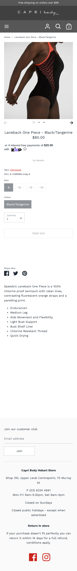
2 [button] (39, 122)
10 (19, 187)
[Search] (58, 24)
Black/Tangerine (18, 204)
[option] (38, 80)
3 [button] (44, 122)
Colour (7, 197)
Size (6, 180)
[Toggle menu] (6, 26)
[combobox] (14, 217)
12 (31, 187)
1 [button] (34, 122)
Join (19, 451)
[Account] (47, 24)
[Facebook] (33, 556)
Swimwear (15, 169)
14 (41, 187)
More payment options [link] (38, 255)
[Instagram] (46, 556)
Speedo (40, 160)
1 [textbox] (7, 219)
